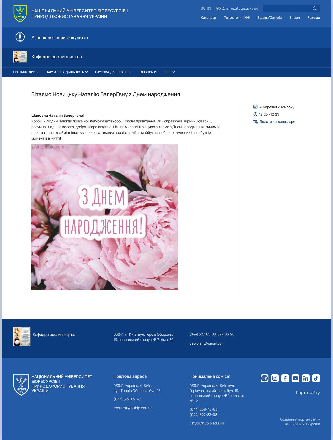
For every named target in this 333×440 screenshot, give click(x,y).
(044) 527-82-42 (127, 399)
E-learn (295, 17)
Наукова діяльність (112, 72)
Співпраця (148, 72)
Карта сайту (308, 392)
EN (209, 8)
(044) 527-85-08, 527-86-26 (212, 334)
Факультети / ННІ (237, 17)
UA (203, 8)
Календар (208, 17)
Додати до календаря (277, 121)
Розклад (314, 17)
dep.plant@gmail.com (207, 343)
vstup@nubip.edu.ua (207, 423)
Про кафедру (24, 72)
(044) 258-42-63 (203, 409)
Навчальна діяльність (65, 72)
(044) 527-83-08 (203, 414)
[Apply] (315, 8)
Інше (167, 72)
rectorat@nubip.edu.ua (133, 407)
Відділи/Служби (269, 17)
